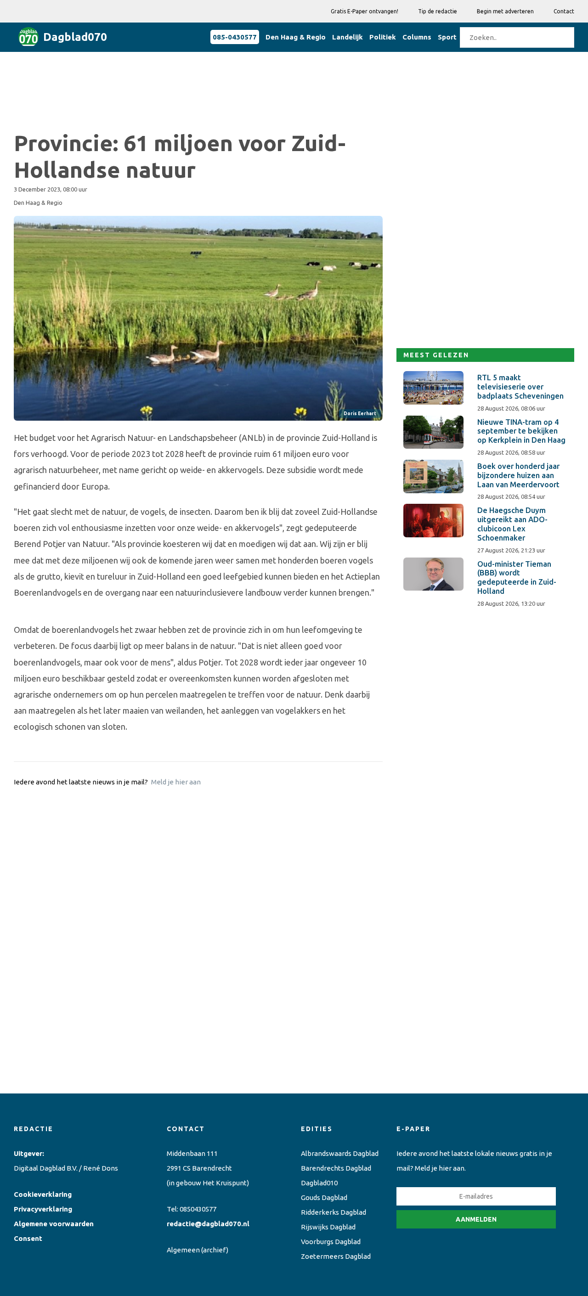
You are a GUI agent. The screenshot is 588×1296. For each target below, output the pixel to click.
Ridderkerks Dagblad (333, 1212)
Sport (447, 37)
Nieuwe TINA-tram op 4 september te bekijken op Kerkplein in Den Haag (521, 431)
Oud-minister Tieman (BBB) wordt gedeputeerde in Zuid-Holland (516, 577)
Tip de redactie (437, 11)
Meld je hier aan (176, 782)
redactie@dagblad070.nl (208, 1224)
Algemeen (183, 1250)
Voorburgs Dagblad (331, 1241)
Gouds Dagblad (324, 1197)
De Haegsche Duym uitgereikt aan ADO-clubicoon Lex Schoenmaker (512, 523)
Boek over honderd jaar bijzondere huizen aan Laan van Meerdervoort (518, 475)
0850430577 (198, 1209)
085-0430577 (235, 37)
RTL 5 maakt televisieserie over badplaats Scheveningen (520, 386)
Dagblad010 (319, 1183)
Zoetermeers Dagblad (336, 1256)
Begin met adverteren (505, 11)
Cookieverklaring (43, 1194)
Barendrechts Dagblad (336, 1168)
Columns (416, 37)
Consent (28, 1238)
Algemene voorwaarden (54, 1224)
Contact (564, 11)
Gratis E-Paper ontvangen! (364, 11)
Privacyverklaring (43, 1209)
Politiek (382, 37)
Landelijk (347, 37)
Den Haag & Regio (296, 37)
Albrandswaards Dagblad (340, 1153)
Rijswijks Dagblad (328, 1227)
